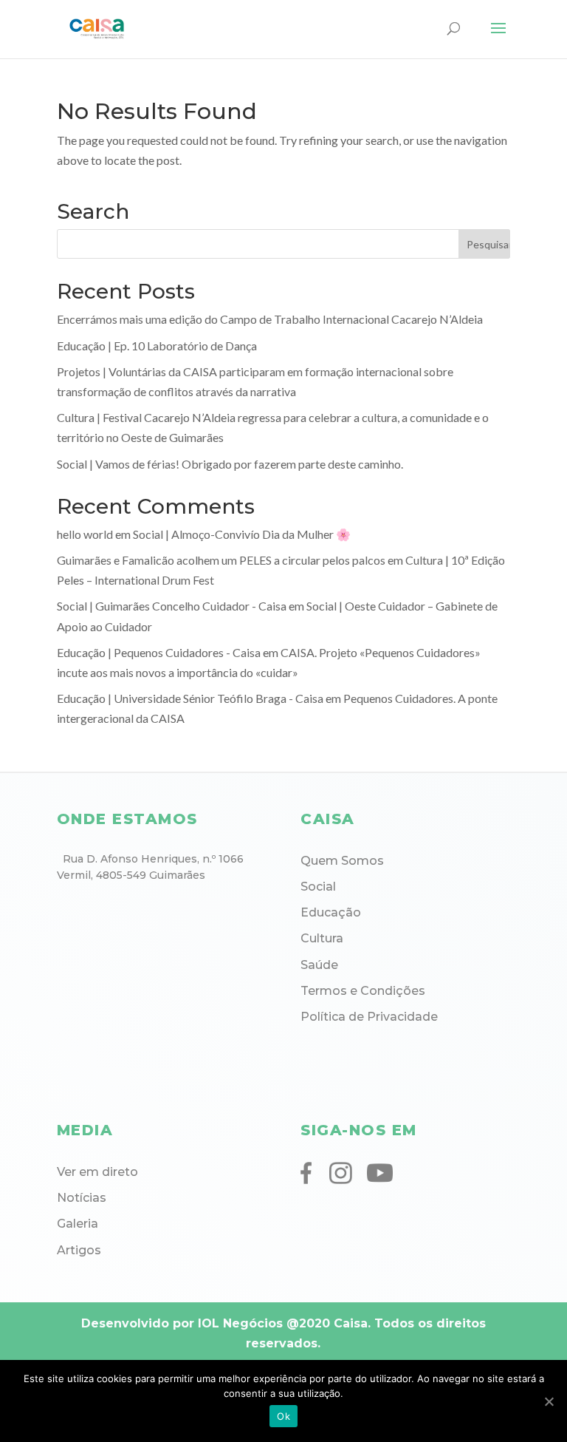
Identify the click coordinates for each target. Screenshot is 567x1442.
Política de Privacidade (369, 1017)
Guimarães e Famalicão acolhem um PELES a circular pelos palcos (221, 560)
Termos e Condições (362, 991)
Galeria (77, 1224)
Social (318, 887)
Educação (330, 912)
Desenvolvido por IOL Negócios (182, 1323)
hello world (85, 534)
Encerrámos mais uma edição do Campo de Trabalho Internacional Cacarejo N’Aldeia (270, 319)
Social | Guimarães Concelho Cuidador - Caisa (171, 606)
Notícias (81, 1198)
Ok (283, 1416)
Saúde (319, 965)
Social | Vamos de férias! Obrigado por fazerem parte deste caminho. (230, 464)
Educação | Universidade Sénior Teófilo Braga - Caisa (190, 698)
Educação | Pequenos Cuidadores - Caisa (159, 652)
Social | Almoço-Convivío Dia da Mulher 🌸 (242, 534)
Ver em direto (97, 1172)
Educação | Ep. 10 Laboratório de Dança (157, 346)
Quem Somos (342, 861)
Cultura (321, 938)
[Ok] (548, 1401)
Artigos (79, 1250)
